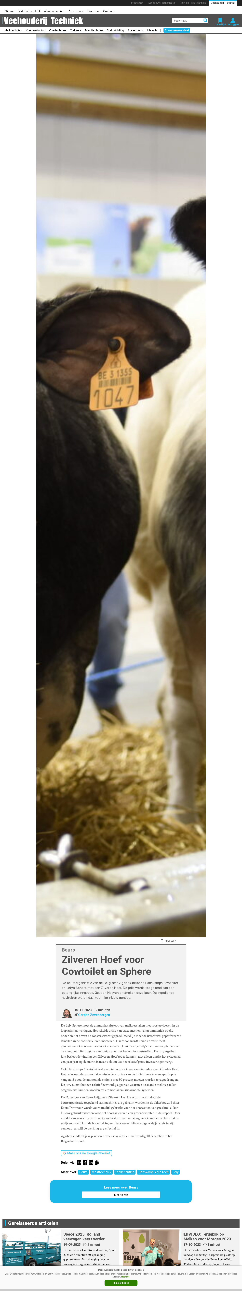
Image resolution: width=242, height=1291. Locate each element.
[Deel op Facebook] (86, 1162)
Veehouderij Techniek (223, 3)
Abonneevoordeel (177, 30)
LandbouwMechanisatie (161, 3)
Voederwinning (35, 30)
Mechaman (137, 3)
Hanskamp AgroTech (153, 1172)
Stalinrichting (115, 30)
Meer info (125, 1277)
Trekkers (75, 30)
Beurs (83, 1172)
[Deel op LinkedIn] (92, 1162)
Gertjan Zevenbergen (94, 1015)
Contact (108, 11)
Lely (175, 1172)
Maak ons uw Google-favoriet (88, 1153)
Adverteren (75, 11)
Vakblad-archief (29, 11)
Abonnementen (54, 11)
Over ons (93, 11)
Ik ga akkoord (121, 1282)
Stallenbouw (136, 30)
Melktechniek (13, 30)
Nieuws (9, 11)
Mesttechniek (94, 30)
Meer (150, 30)
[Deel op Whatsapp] (80, 1162)
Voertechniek (57, 30)
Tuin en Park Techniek (193, 3)
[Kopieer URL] (97, 1162)
